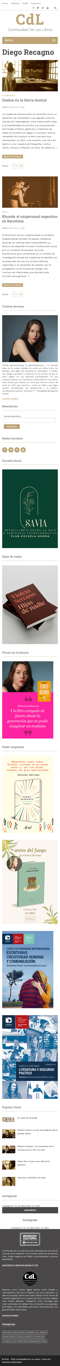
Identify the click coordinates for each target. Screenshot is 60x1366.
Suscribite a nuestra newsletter (20, 1265)
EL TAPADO (42, 1332)
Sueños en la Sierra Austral (24, 100)
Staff (25, 3)
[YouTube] (47, 8)
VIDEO (43, 1341)
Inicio (5, 3)
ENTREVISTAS (8, 1337)
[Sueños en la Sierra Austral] (30, 75)
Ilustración (38, 1337)
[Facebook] (34, 8)
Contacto (36, 3)
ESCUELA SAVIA (23, 1337)
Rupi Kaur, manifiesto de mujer (31, 1178)
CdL (30, 19)
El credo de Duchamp (27, 1118)
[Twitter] (38, 8)
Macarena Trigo (17, 107)
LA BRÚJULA (8, 95)
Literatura (21, 1341)
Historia (15, 3)
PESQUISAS (33, 1341)
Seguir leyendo (10, 399)
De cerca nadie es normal (22, 1332)
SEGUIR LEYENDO (13, 156)
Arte (5, 212)
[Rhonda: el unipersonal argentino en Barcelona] (30, 192)
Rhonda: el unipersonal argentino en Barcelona (29, 218)
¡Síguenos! (30, 1210)
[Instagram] (42, 8)
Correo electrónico (12, 416)
